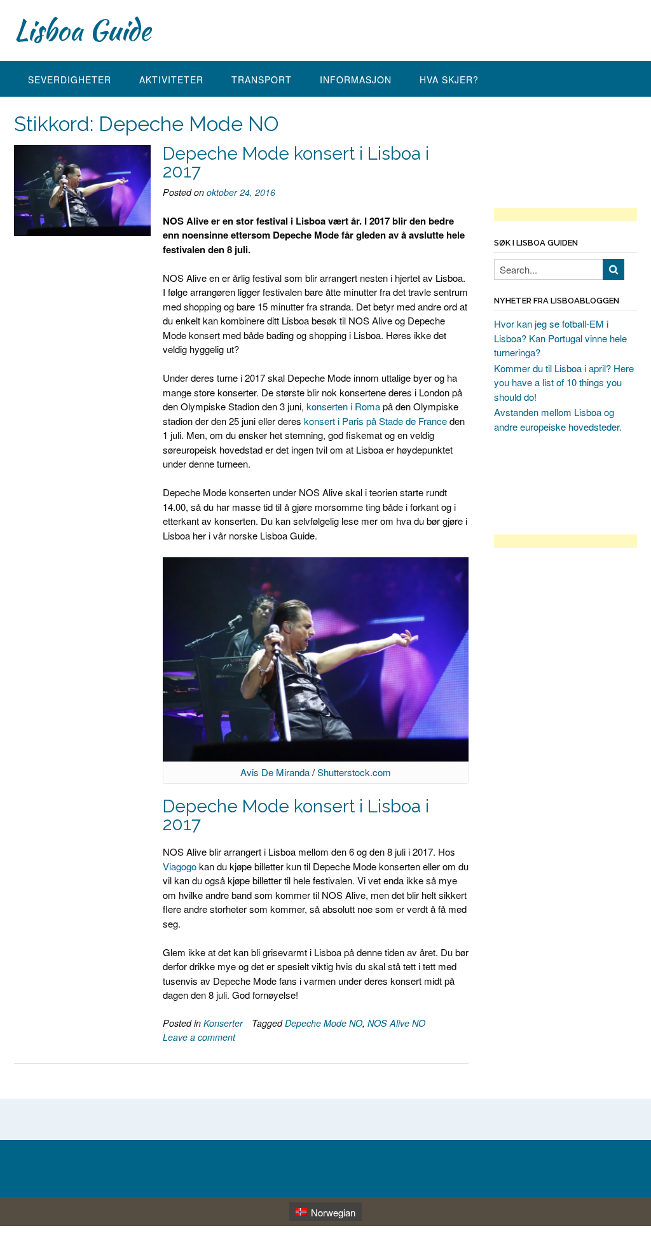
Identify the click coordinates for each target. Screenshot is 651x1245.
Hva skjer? (449, 79)
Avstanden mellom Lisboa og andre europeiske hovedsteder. (558, 419)
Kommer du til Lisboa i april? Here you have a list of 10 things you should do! (564, 382)
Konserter (223, 1023)
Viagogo (179, 866)
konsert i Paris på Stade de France (375, 421)
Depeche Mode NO (323, 1023)
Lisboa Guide (82, 30)
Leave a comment (199, 1037)
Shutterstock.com (354, 772)
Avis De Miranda (275, 772)
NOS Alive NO (396, 1023)
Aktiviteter (171, 79)
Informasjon (356, 79)
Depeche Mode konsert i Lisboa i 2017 (296, 162)
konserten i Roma (343, 406)
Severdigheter (69, 79)
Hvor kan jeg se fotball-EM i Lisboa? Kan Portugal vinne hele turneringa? (560, 338)
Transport (261, 79)
